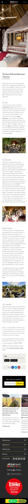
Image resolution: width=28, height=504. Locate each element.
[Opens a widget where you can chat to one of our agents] (22, 501)
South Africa (14, 360)
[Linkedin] (16, 459)
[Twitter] (13, 459)
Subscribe (20, 383)
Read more (6, 426)
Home (4, 45)
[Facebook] (19, 459)
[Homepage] (14, 2)
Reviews (7, 360)
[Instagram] (24, 459)
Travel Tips (10, 45)
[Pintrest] (21, 459)
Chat (14, 501)
